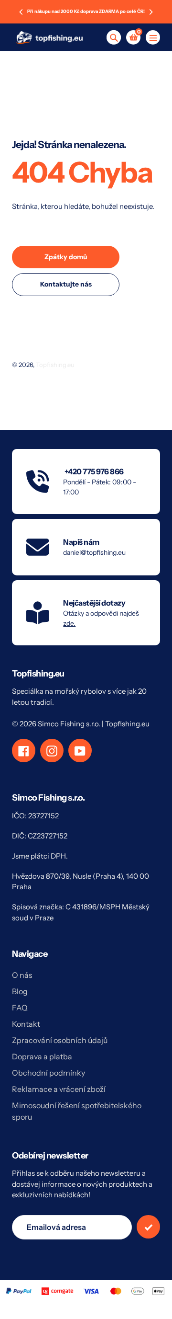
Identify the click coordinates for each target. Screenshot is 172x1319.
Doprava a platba (42, 1056)
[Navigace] (153, 37)
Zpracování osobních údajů (60, 1040)
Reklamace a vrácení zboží (59, 1089)
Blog (20, 991)
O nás (22, 975)
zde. (69, 623)
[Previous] (21, 12)
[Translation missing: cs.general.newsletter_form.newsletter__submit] (148, 1227)
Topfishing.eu (55, 364)
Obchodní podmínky (48, 1073)
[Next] (150, 12)
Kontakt (26, 1024)
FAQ (20, 1007)
